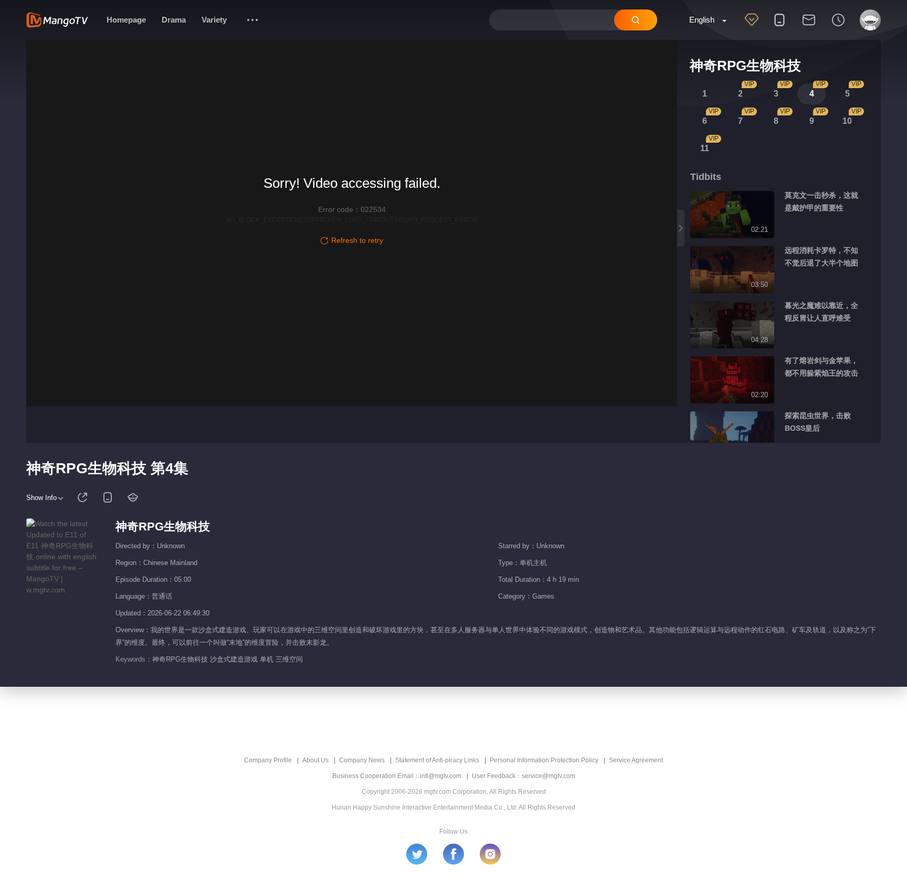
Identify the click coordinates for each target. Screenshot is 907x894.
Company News (362, 760)
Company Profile (268, 760)
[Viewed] (838, 27)
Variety (214, 19)
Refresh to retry (357, 240)
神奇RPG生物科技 (162, 526)
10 (847, 120)
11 (704, 148)
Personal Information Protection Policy (544, 760)
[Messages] (809, 27)
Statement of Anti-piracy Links (437, 760)
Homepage (126, 19)
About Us (315, 760)
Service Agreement (636, 760)
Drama (174, 19)
